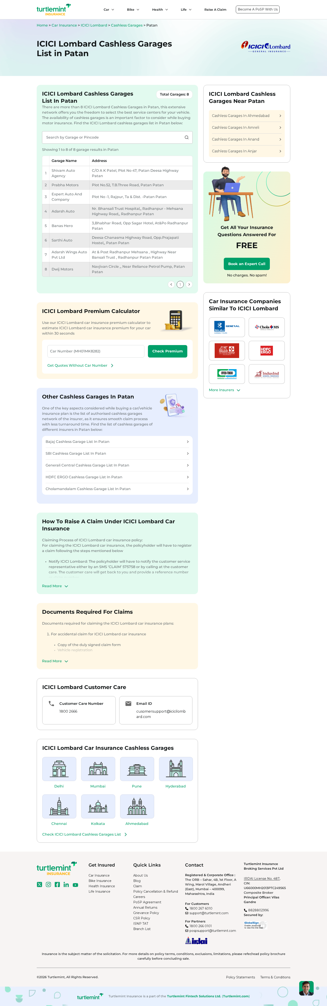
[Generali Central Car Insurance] (227, 350)
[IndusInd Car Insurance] (267, 374)
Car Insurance (64, 25)
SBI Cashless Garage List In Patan (76, 453)
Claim (137, 886)
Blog (137, 881)
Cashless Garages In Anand (235, 139)
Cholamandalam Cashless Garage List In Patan (88, 489)
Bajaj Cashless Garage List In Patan (77, 442)
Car (106, 10)
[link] (171, 284)
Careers (139, 897)
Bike (130, 10)
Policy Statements (240, 977)
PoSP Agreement (147, 902)
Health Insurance (102, 886)
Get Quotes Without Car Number (77, 365)
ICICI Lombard (94, 25)
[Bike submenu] (136, 9)
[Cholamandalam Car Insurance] (267, 327)
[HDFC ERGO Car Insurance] (267, 350)
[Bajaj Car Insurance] (227, 327)
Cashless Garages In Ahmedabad (241, 116)
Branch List (142, 929)
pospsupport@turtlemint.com (213, 931)
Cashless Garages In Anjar (234, 151)
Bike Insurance (100, 881)
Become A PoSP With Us (258, 9)
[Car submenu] (111, 9)
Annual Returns (145, 908)
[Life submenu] (189, 9)
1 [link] (180, 284)
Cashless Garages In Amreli (235, 127)
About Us (140, 875)
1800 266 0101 (201, 926)
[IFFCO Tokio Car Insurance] (227, 374)
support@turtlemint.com (209, 913)
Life (184, 10)
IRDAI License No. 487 (262, 879)
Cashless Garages (127, 25)
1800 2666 (68, 711)
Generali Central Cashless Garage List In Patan (87, 465)
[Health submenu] (165, 9)
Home (42, 25)
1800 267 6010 (201, 908)
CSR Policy (141, 918)
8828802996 (258, 910)
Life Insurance (99, 891)
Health (157, 10)
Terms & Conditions (275, 977)
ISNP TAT (140, 924)
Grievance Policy (146, 913)
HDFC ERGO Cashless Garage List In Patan (84, 477)
